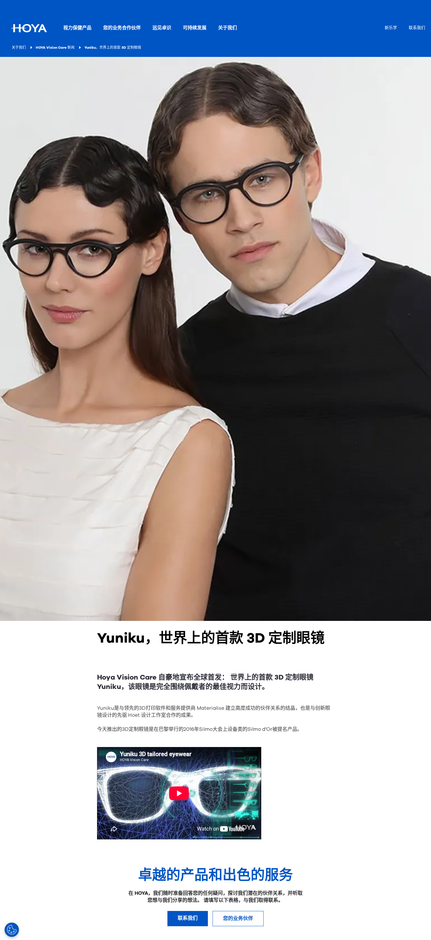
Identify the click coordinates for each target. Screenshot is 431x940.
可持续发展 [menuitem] (194, 28)
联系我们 (188, 918)
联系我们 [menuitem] (417, 28)
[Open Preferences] (11, 929)
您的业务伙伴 (238, 918)
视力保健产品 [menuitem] (77, 28)
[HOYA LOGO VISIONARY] (29, 28)
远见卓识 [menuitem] (161, 28)
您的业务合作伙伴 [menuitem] (122, 28)
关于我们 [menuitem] (227, 28)
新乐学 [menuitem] (391, 28)
